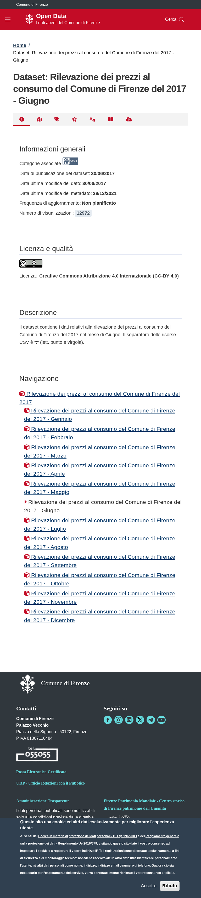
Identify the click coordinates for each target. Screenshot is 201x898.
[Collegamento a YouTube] (161, 720)
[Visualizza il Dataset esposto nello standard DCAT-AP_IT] (111, 119)
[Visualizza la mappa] (39, 119)
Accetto (149, 885)
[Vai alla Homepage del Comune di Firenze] (27, 684)
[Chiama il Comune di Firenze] (37, 755)
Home (19, 45)
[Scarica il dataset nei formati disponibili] (129, 119)
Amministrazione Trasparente (42, 801)
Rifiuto (169, 885)
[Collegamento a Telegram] (151, 720)
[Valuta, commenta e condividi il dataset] (74, 119)
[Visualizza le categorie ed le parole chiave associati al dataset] (56, 119)
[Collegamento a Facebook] (108, 720)
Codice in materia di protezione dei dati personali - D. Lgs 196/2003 (87, 836)
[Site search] (181, 20)
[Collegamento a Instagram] (118, 720)
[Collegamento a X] (140, 720)
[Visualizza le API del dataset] (92, 119)
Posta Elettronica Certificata (41, 772)
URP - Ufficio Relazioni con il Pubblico (50, 783)
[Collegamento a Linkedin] (129, 720)
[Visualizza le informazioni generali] (21, 119)
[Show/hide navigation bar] (8, 19)
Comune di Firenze (32, 4)
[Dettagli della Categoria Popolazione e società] (70, 163)
